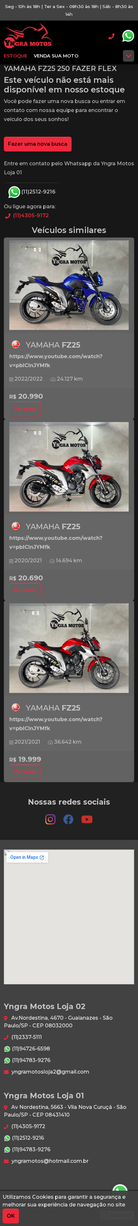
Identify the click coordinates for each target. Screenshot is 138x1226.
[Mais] (128, 56)
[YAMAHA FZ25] (69, 285)
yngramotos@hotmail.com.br (49, 1161)
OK (11, 1216)
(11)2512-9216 (38, 192)
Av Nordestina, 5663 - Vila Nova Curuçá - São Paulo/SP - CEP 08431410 (65, 1111)
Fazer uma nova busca (37, 144)
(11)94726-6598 (30, 1049)
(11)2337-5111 (26, 1037)
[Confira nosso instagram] (51, 816)
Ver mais (25, 409)
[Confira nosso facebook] (69, 816)
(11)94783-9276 (30, 1060)
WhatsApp (128, 36)
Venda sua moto (56, 56)
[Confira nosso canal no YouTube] (87, 816)
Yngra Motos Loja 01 (28, 36)
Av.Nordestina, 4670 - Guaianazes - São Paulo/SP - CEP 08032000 (58, 1022)
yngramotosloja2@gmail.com (49, 1072)
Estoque (15, 56)
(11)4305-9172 (30, 215)
